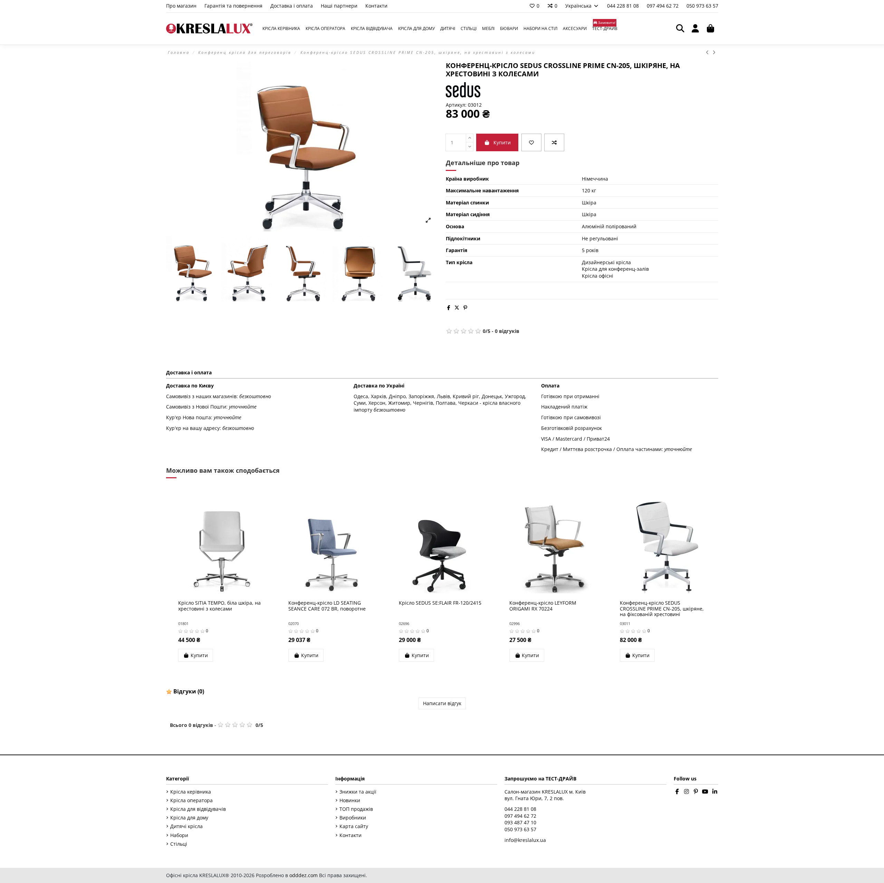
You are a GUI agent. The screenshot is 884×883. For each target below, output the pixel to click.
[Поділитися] (448, 307)
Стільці (178, 844)
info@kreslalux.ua (525, 840)
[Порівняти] (554, 142)
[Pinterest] (465, 307)
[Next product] (714, 52)
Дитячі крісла (186, 826)
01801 (183, 623)
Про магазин (182, 5)
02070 (293, 623)
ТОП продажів (356, 809)
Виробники (352, 817)
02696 (404, 623)
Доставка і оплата (292, 5)
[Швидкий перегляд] (230, 591)
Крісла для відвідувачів (198, 809)
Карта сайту (353, 826)
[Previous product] (709, 52)
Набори (179, 835)
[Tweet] (456, 307)
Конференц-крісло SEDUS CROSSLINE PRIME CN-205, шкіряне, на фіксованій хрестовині (662, 608)
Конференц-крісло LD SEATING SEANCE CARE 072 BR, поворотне (327, 605)
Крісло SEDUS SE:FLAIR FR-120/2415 (440, 602)
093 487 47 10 (520, 822)
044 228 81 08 (623, 5)
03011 (625, 623)
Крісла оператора (191, 800)
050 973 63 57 (702, 5)
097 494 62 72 (663, 5)
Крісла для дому (189, 817)
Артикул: (456, 105)
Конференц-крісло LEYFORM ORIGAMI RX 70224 (542, 605)
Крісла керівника (190, 791)
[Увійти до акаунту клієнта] (695, 28)
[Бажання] (531, 142)
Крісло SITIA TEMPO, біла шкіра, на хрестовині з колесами (219, 605)
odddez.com (303, 875)
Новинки (349, 800)
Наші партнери (340, 5)
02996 (514, 623)
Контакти (376, 5)
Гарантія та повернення (234, 5)
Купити (502, 142)
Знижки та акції (357, 791)
